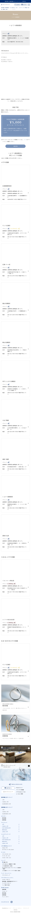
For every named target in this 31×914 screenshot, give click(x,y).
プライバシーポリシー (17, 908)
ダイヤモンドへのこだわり (8, 849)
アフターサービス (6, 856)
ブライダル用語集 (20, 789)
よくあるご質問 (19, 794)
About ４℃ (4, 847)
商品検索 (18, 4)
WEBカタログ (19, 787)
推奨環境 (15, 909)
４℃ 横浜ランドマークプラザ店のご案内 (11, 870)
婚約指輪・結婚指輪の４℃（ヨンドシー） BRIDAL (15, 1)
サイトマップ (26, 908)
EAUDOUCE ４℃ (6, 804)
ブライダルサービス (6, 854)
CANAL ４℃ (5, 801)
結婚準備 (4, 889)
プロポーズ (4, 891)
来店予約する (9, 788)
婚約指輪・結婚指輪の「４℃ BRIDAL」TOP (9, 7)
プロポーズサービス (6, 857)
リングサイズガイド (6, 883)
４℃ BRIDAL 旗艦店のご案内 (9, 864)
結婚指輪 (4, 820)
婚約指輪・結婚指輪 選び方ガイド (9, 881)
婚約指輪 (4, 818)
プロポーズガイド (6, 879)
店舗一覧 (5, 862)
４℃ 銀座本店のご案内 (7, 866)
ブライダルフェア (6, 875)
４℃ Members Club (21, 791)
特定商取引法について (6, 908)
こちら (25, 139)
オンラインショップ (9, 791)
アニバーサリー (5, 896)
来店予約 (24, 4)
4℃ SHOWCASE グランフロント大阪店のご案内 (11, 868)
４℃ (3, 799)
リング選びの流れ (6, 885)
